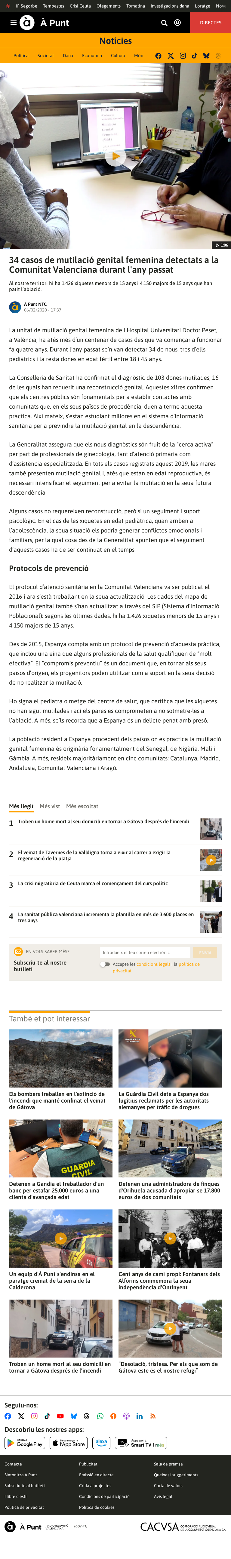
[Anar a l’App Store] (69, 1443)
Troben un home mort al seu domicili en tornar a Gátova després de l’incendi (60, 1367)
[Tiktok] (194, 56)
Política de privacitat (24, 1507)
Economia (92, 55)
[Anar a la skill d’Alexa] (101, 1443)
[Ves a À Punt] (44, 22)
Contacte (13, 1464)
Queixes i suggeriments (176, 1474)
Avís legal (163, 1496)
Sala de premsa (168, 1464)
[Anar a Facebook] (9, 1416)
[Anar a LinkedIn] (141, 1416)
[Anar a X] (22, 1416)
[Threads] (219, 56)
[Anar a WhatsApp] (101, 1416)
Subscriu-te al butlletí (25, 1485)
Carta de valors (168, 1485)
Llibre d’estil (16, 1496)
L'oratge (202, 5)
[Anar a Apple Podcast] (127, 1416)
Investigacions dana (170, 5)
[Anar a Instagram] (35, 1416)
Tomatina (135, 5)
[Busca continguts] (164, 23)
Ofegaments (109, 5)
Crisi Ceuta (80, 5)
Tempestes (53, 5)
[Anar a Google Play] (25, 1443)
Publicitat (88, 1464)
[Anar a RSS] (154, 1416)
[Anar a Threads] (88, 1416)
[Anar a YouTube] (61, 1416)
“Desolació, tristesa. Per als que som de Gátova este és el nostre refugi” (168, 1367)
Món (138, 55)
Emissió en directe (96, 1474)
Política (21, 55)
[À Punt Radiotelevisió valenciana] (36, 1526)
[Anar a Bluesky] (75, 1416)
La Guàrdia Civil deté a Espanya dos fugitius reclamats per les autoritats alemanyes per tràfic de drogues (164, 1100)
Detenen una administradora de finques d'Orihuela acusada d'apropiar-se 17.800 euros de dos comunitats (169, 1190)
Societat (46, 55)
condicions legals (153, 964)
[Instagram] (183, 56)
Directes (210, 22)
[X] (171, 56)
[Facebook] (158, 56)
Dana (68, 55)
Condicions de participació (104, 1496)
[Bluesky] (206, 56)
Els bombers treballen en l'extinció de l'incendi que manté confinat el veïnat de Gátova (57, 1100)
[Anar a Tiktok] (49, 1416)
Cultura (118, 55)
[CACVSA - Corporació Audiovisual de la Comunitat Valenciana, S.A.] (183, 1526)
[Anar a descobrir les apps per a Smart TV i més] (141, 1443)
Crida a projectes (95, 1485)
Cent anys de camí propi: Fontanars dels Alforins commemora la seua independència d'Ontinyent (169, 1280)
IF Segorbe (26, 5)
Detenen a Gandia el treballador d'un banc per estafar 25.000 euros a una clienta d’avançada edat (56, 1190)
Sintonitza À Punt (21, 1474)
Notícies (115, 40)
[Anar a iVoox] (114, 1416)
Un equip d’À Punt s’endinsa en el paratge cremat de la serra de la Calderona (52, 1280)
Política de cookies (97, 1507)
